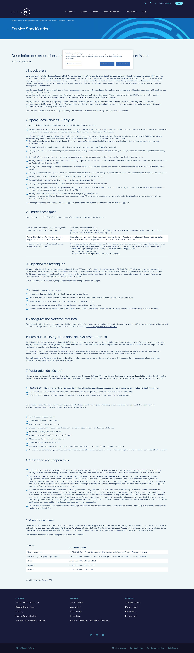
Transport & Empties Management (30, 620)
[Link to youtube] (103, 636)
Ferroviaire (75, 616)
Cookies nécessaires (107, 63)
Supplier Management (25, 607)
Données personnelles (155, 648)
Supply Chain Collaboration (27, 602)
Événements (130, 616)
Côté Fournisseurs (111, 12)
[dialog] (98, 59)
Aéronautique (76, 602)
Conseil (83, 12)
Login (179, 3)
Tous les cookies (123, 63)
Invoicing (19, 611)
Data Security (173, 648)
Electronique (76, 611)
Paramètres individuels (74, 63)
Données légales (136, 648)
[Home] (21, 11)
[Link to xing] (97, 636)
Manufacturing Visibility (25, 616)
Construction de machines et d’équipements (89, 620)
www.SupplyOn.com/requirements (101, 327)
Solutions (69, 12)
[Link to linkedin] (91, 636)
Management (131, 607)
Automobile (75, 607)
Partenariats (131, 611)
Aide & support (165, 3)
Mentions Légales (119, 648)
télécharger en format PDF (39, 580)
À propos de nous (133, 602)
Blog (144, 12)
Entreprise (130, 12)
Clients (94, 12)
